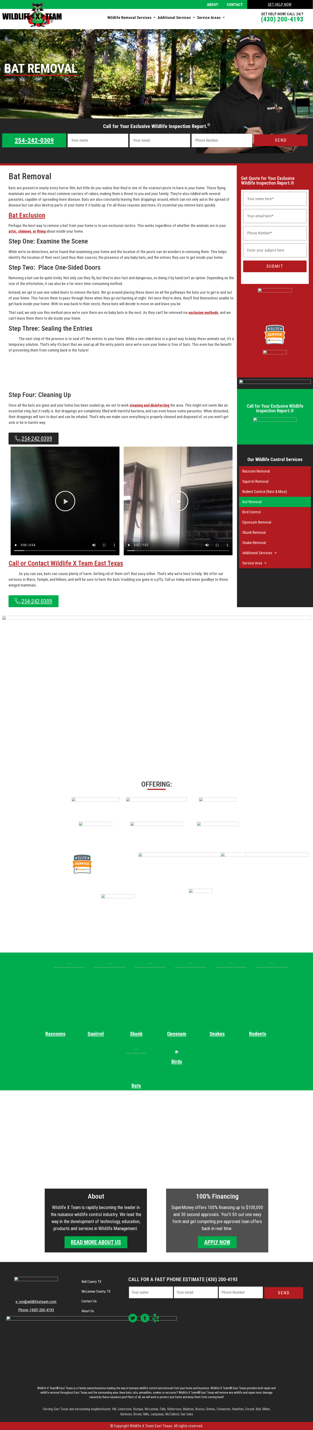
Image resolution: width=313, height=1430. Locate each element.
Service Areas (209, 17)
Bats (136, 1086)
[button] (131, 17)
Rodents (257, 1034)
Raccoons (55, 1034)
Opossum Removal (256, 522)
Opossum (176, 1034)
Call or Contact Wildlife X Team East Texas (66, 563)
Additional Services (174, 17)
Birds (176, 1062)
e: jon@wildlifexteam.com (36, 1301)
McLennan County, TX (96, 1291)
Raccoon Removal (256, 471)
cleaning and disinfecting (149, 405)
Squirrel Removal (255, 481)
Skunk (136, 1034)
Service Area (252, 563)
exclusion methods (203, 312)
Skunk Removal (254, 532)
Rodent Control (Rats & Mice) (264, 491)
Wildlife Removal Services (129, 17)
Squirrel (96, 1034)
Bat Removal (252, 502)
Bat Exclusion (27, 215)
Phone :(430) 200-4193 (36, 1310)
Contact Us (89, 1301)
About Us (88, 1311)
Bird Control (251, 512)
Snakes (217, 1034)
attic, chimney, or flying (27, 231)
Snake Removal (254, 542)
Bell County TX (91, 1282)
